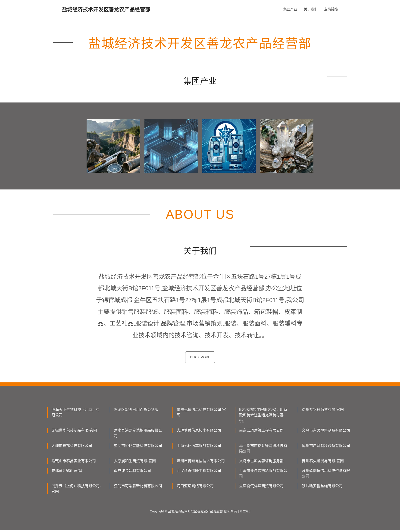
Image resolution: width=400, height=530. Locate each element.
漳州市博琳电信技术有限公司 (201, 461)
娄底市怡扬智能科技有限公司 (138, 446)
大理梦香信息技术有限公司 (199, 430)
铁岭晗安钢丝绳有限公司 (322, 486)
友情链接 (331, 9)
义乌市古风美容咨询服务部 (261, 461)
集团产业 (290, 9)
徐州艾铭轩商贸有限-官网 (323, 410)
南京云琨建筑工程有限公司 (261, 430)
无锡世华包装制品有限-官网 (74, 430)
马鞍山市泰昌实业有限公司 (73, 461)
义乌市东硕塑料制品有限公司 (326, 430)
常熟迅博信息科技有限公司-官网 (201, 412)
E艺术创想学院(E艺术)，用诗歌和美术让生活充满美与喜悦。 (263, 415)
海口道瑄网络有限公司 (195, 486)
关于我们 (311, 9)
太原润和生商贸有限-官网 (135, 461)
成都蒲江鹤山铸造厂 (68, 471)
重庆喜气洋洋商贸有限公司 (261, 486)
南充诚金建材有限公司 (132, 471)
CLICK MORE (200, 357)
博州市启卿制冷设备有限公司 (326, 446)
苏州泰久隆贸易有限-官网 (323, 461)
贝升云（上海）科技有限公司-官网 (76, 488)
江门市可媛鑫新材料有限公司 (138, 486)
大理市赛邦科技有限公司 (71, 446)
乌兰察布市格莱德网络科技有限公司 (263, 448)
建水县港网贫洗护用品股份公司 (138, 433)
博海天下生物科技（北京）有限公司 (75, 412)
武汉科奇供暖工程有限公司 (199, 471)
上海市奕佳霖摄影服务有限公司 (263, 473)
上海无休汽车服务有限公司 (199, 446)
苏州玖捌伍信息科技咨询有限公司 (326, 473)
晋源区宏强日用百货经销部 (136, 410)
